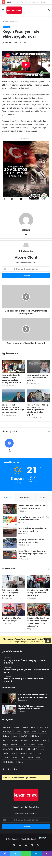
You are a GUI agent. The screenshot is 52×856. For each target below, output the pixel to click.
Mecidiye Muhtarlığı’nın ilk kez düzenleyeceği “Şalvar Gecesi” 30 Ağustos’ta (38, 622)
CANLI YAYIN (43, 727)
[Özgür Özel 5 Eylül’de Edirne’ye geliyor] (13, 609)
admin (7, 42)
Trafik (31, 753)
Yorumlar (44, 497)
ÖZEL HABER (8, 762)
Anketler (17, 727)
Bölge (33, 727)
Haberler (16, 22)
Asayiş (25, 727)
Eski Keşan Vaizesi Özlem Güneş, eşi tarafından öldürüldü (33, 507)
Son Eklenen (25, 497)
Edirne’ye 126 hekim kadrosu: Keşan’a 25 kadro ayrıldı (11, 593)
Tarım (13, 753)
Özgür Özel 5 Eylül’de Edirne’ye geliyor (11, 619)
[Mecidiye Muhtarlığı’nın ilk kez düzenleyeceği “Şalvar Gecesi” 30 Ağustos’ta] (38, 609)
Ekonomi (18, 732)
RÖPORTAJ (35, 740)
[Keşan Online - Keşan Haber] (14, 10)
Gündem (43, 732)
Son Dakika (20, 749)
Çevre (38, 758)
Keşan (15, 736)
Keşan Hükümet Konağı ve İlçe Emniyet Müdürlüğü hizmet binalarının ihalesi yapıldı (37, 410)
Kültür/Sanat (34, 736)
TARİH (5, 753)
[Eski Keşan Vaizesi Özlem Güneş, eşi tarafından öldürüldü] (10, 509)
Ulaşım (14, 758)
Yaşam (30, 758)
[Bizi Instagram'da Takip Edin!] (48, 640)
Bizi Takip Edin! (9, 769)
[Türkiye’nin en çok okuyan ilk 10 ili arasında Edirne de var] (10, 520)
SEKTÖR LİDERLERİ (18, 745)
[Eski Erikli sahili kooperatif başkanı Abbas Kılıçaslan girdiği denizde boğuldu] (13, 396)
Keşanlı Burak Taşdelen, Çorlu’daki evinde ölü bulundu (38, 377)
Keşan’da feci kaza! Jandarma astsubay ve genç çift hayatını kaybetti (32, 554)
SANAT (44, 740)
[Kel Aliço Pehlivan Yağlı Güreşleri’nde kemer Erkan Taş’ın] (38, 581)
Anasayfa (8, 22)
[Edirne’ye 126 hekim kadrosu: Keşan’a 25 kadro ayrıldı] (13, 581)
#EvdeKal (6, 727)
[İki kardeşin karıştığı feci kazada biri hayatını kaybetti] (10, 532)
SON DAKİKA (32, 749)
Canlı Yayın (7, 732)
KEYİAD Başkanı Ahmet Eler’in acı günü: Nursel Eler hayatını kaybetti (33, 696)
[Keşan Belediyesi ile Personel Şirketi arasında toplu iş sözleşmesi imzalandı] (13, 366)
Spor (42, 749)
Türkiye (6, 758)
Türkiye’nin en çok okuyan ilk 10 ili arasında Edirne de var (33, 518)
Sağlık (5, 745)
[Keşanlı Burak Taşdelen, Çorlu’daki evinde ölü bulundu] (38, 366)
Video (22, 758)
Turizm (38, 753)
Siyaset (40, 745)
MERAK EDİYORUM (10, 740)
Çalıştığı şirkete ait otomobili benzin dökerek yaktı (32, 541)
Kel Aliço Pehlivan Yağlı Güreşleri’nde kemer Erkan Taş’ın (37, 593)
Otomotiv (24, 740)
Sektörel (32, 745)
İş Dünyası (19, 762)
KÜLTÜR (24, 736)
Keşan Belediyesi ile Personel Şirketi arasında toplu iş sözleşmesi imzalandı (12, 379)
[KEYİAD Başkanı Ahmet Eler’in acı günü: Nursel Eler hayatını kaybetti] (9, 698)
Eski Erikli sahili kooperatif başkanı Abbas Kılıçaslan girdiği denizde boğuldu (13, 408)
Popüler (7, 497)
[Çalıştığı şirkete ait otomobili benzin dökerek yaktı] (10, 543)
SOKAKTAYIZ (8, 749)
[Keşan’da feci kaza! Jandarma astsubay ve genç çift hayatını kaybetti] (10, 554)
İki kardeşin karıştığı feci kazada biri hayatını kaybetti (33, 529)
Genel (34, 732)
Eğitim (26, 732)
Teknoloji (22, 753)
